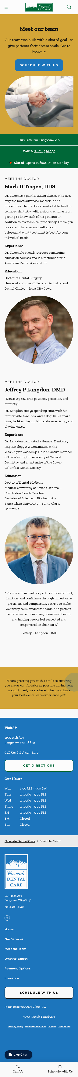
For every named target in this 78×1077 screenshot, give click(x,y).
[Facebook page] (7, 918)
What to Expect (16, 958)
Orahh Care (64, 1026)
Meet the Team (15, 949)
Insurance (12, 978)
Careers (52, 1026)
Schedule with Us (39, 65)
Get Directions (39, 765)
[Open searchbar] (69, 7)
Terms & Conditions (35, 1026)
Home (9, 929)
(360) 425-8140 (44, 151)
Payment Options (18, 968)
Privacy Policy (15, 1026)
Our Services (14, 939)
